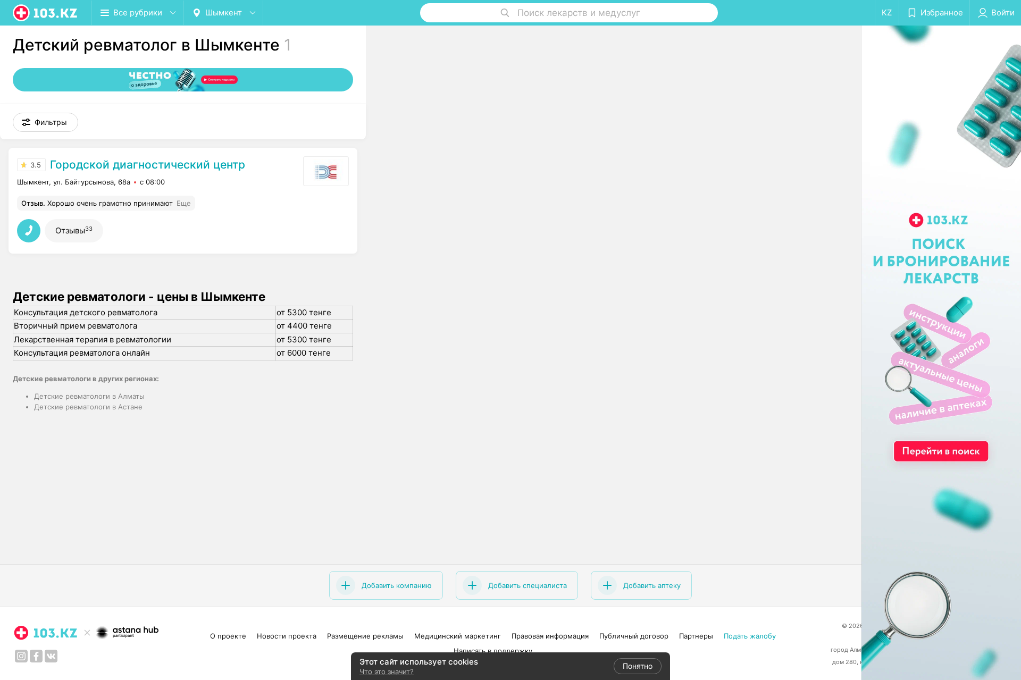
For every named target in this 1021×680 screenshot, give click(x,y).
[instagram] (21, 656)
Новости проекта (286, 636)
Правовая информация (550, 636)
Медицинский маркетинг (457, 636)
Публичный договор (633, 636)
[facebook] (36, 656)
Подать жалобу (750, 636)
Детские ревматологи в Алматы (89, 396)
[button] (45, 122)
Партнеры (696, 636)
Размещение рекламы (365, 636)
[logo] (46, 12)
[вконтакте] (51, 656)
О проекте (228, 636)
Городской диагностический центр (147, 164)
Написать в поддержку (493, 651)
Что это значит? (386, 671)
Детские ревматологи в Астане (88, 406)
